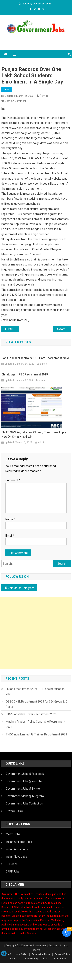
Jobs (6, 89)
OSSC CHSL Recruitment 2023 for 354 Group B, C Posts (36, 704)
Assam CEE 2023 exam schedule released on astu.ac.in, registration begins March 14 (63, 329)
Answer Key (31, 958)
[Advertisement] (36, 633)
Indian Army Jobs (17, 849)
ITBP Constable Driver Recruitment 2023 (31, 714)
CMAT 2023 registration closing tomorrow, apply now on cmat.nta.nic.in (33, 434)
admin (43, 363)
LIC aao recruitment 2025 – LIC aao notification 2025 (35, 691)
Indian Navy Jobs (16, 856)
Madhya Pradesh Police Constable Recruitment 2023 (35, 724)
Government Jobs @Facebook (25, 773)
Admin (44, 95)
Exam (46, 958)
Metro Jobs (13, 834)
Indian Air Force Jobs (19, 841)
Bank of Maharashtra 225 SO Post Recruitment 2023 (35, 358)
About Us (15, 958)
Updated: (19, 95)
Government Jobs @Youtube (24, 781)
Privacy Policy (14, 810)
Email (9, 535)
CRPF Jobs (12, 871)
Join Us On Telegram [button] (20, 588)
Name (10, 519)
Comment (12, 480)
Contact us (60, 958)
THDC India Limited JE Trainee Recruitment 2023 (36, 734)
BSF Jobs (12, 864)
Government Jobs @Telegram (25, 796)
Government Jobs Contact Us (24, 803)
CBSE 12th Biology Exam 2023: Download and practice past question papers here (13, 329)
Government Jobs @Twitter (23, 788)
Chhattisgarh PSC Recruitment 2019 (24, 374)
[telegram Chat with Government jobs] (4, 954)
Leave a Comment (15, 100)
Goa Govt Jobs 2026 (15, 954)
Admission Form (41, 954)
